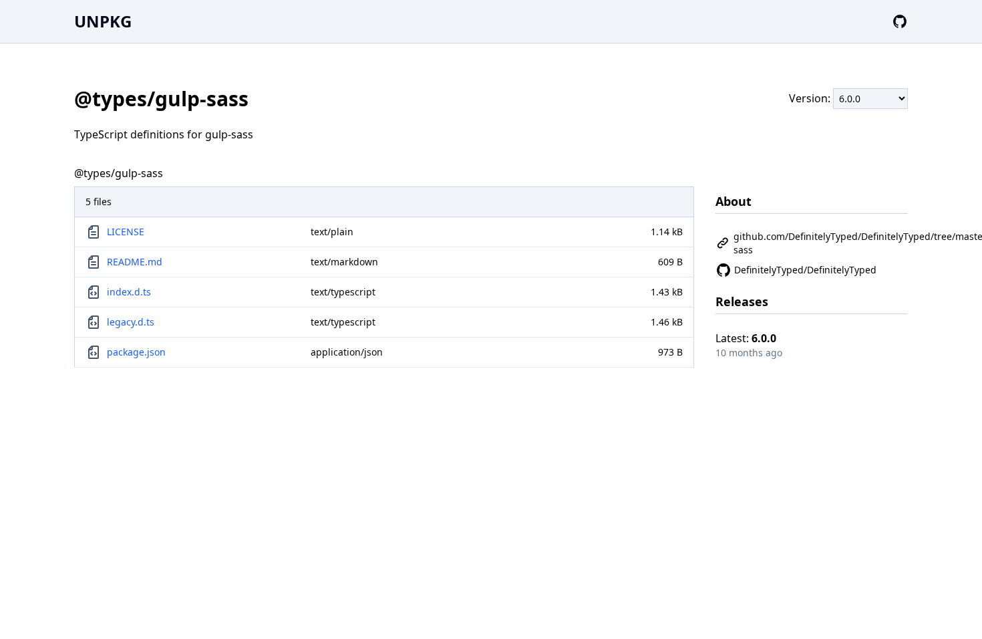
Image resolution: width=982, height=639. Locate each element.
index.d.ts (129, 291)
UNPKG (103, 21)
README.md (134, 261)
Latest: (745, 338)
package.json (136, 352)
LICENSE (125, 231)
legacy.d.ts (130, 321)
